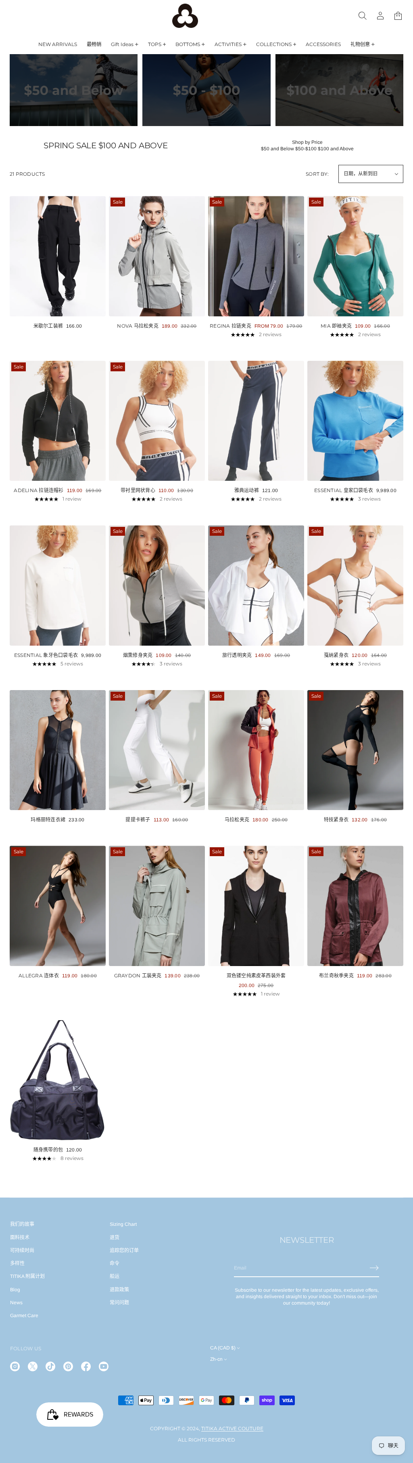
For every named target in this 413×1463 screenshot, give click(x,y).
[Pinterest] (68, 1366)
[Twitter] (33, 1366)
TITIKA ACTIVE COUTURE (232, 1428)
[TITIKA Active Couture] (185, 16)
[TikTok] (50, 1366)
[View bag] (398, 16)
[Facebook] (86, 1366)
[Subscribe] (374, 1268)
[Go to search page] (362, 16)
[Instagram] (15, 1366)
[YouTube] (104, 1366)
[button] (398, 16)
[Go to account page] (380, 16)
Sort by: (317, 174)
